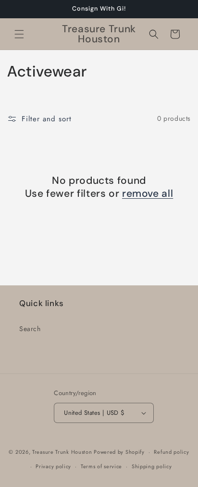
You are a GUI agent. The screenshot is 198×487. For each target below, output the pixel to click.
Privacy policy (53, 466)
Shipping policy (152, 466)
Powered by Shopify (119, 452)
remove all (147, 193)
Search (30, 328)
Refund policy (171, 452)
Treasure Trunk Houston (62, 452)
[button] (19, 34)
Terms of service (101, 466)
